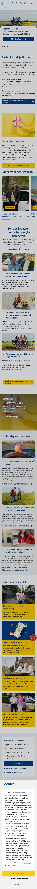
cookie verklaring (13, 865)
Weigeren (17, 884)
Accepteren (17, 873)
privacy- (27, 863)
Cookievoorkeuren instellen (17, 879)
